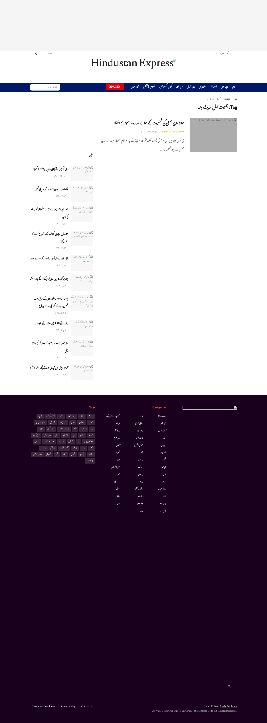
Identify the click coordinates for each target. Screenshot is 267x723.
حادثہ (141, 416)
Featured (162, 416)
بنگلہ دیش (52, 422)
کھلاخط (118, 460)
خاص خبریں (139, 431)
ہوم (233, 87)
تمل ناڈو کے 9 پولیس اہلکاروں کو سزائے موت (49, 259)
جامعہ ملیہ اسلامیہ (64, 429)
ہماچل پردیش (37, 454)
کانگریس (73, 454)
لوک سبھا (61, 441)
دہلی (74, 435)
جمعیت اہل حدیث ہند (214, 99)
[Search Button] (32, 87)
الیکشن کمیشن (50, 416)
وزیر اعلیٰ (43, 448)
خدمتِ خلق (139, 438)
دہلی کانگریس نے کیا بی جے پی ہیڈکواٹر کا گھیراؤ (50, 169)
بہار (92, 429)
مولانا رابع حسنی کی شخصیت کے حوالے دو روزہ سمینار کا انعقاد (149, 123)
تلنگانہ (75, 429)
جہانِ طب (163, 511)
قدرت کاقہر (117, 431)
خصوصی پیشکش (149, 87)
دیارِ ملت (140, 467)
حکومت (91, 435)
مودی (84, 448)
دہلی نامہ (140, 460)
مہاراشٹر (75, 448)
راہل (56, 435)
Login (49, 54)
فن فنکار (179, 87)
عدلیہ (141, 511)
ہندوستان (90, 461)
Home (227, 99)
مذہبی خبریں (116, 482)
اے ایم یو (63, 422)
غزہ (79, 441)
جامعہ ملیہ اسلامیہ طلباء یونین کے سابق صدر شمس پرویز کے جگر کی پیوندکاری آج (51, 302)
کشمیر (56, 454)
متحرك (118, 474)
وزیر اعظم (53, 448)
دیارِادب (140, 482)
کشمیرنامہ (117, 453)
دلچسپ (141, 453)
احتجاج (91, 416)
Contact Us (87, 707)
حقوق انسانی (139, 423)
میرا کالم (118, 496)
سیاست (140, 496)
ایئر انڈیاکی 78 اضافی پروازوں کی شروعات (51, 324)
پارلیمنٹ (90, 454)
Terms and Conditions (43, 707)
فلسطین (70, 441)
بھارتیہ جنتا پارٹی (40, 422)
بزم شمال (191, 87)
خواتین (82, 435)
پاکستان (82, 454)
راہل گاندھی (47, 435)
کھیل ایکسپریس (165, 87)
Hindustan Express (174, 132)
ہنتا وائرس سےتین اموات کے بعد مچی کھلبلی (51, 189)
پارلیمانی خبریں (162, 489)
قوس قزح (117, 438)
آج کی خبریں (162, 431)
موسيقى (118, 489)
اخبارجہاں (202, 87)
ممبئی (91, 448)
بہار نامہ (164, 482)
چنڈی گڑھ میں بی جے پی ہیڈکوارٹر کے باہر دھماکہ (49, 279)
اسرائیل (82, 416)
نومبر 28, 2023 (152, 132)
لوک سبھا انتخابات (49, 441)
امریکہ (40, 416)
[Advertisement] (133, 25)
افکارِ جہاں (135, 87)
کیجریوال (48, 454)
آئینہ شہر (213, 87)
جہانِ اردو (163, 503)
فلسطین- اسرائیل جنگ (113, 416)
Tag (235, 99)
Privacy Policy (68, 707)
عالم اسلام (140, 503)
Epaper (114, 86)
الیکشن (164, 460)
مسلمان (37, 441)
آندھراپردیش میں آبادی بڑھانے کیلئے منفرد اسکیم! (49, 368)
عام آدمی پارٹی (88, 441)
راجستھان (65, 435)
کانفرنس (118, 445)
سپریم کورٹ (36, 435)
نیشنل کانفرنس (64, 448)
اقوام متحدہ (71, 416)
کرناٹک (64, 454)
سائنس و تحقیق (138, 489)
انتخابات (90, 422)
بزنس (164, 474)
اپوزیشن (81, 422)
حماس (41, 429)
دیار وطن (224, 87)
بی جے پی (83, 429)
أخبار (164, 438)
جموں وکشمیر (50, 429)
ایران (73, 422)
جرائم (164, 496)
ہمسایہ (118, 503)
